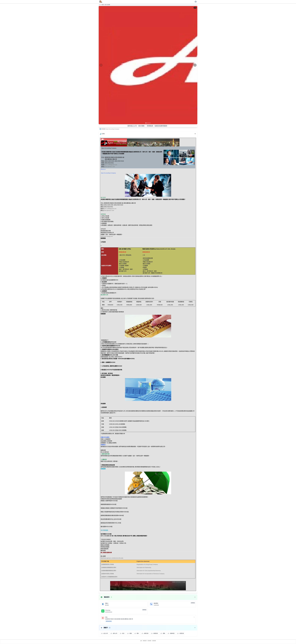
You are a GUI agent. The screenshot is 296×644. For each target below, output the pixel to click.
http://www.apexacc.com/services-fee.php (112, 558)
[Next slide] (195, 65)
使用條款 (149, 640)
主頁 (141, 640)
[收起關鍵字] (195, 628)
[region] (148, 65)
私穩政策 (154, 640)
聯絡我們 (145, 640)
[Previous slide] (101, 65)
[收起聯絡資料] (195, 597)
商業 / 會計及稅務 (106, 4)
